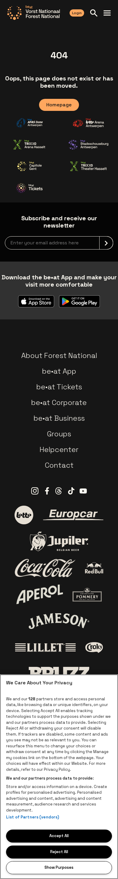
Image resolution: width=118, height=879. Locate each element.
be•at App (59, 371)
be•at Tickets (59, 386)
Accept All (59, 835)
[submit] (106, 243)
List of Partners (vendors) (32, 817)
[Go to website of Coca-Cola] (45, 568)
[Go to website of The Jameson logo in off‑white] (59, 621)
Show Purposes (59, 867)
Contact (59, 465)
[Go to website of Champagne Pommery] (87, 594)
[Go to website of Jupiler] (59, 541)
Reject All (59, 851)
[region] (59, 776)
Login (77, 13)
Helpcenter (59, 449)
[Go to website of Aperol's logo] (39, 594)
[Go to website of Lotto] (24, 515)
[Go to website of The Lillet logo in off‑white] (45, 647)
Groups (59, 433)
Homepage (59, 105)
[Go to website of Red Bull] (94, 567)
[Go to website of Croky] (94, 647)
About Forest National (59, 355)
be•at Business (59, 418)
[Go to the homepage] (33, 13)
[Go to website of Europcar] (73, 515)
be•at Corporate (59, 402)
